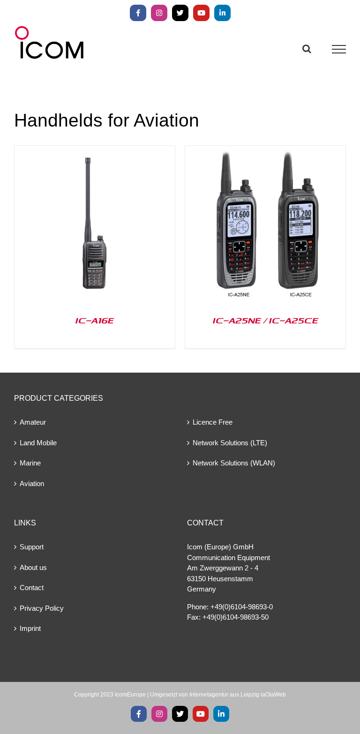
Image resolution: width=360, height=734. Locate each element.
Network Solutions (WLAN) (234, 463)
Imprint (30, 628)
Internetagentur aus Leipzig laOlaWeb (237, 694)
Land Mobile (38, 443)
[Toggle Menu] (339, 49)
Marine (30, 463)
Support (32, 547)
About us (33, 567)
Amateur (33, 422)
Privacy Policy (42, 608)
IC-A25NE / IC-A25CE (265, 320)
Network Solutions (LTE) (230, 443)
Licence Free (212, 422)
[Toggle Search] (306, 48)
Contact (32, 588)
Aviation (32, 483)
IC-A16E (94, 320)
